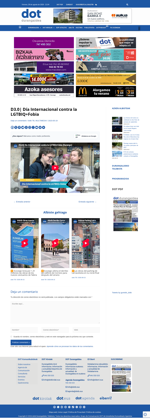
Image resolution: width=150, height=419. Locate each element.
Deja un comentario (19, 121)
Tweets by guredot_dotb (122, 293)
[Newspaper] (84, 407)
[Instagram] (29, 127)
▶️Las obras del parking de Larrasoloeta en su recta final (85, 271)
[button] (34, 27)
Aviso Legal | (63, 412)
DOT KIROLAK (47, 28)
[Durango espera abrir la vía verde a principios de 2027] (117, 146)
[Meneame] (33, 127)
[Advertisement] (125, 261)
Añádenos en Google (89, 136)
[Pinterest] (19, 127)
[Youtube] (62, 407)
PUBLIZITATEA (89, 28)
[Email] (36, 127)
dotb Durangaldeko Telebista (43, 416)
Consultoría (22, 374)
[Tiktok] (73, 407)
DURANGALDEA (33, 28)
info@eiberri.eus (96, 380)
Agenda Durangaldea (75, 380)
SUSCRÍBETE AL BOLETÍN (84, 5)
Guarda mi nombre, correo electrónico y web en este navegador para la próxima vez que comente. (53, 337)
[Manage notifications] (145, 414)
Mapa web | (53, 412)
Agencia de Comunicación (24, 369)
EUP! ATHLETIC (61, 28)
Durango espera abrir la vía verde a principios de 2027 (131, 145)
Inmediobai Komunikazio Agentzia (119, 416)
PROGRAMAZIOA (120, 178)
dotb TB (71, 28)
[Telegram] (22, 127)
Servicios (21, 377)
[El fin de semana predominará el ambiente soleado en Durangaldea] (117, 154)
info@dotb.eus (74, 387)
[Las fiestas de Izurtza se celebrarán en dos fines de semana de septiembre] (117, 121)
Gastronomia (23, 383)
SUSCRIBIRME (117, 359)
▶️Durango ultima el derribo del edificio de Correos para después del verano (54, 272)
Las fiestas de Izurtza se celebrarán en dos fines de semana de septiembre (131, 120)
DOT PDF (60, 5)
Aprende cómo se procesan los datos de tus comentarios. (70, 346)
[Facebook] (12, 127)
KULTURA (79, 28)
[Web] (86, 330)
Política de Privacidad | (77, 412)
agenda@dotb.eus (75, 391)
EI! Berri (91, 359)
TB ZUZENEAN (115, 28)
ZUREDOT (69, 5)
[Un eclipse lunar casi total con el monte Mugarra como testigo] (117, 128)
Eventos (21, 380)
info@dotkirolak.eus (52, 380)
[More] (43, 127)
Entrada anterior (22, 202)
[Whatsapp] (26, 127)
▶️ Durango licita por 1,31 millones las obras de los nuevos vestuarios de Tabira (24, 272)
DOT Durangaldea (73, 359)
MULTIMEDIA (41, 121)
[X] (15, 127)
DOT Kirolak (47, 359)
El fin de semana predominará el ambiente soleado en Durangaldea (131, 154)
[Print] (40, 127)
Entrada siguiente (88, 202)
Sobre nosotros (24, 364)
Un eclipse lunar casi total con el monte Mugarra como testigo (131, 128)
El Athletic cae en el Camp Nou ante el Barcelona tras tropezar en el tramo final (131, 137)
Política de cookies (93, 412)
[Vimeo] (65, 407)
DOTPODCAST (101, 28)
